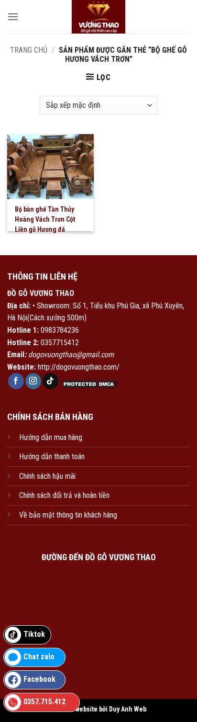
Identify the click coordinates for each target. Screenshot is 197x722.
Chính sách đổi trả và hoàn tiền (64, 495)
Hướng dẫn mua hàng (50, 437)
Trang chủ (28, 50)
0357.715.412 (44, 701)
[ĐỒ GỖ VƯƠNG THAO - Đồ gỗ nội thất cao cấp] (98, 17)
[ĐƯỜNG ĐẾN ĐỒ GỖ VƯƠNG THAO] (98, 614)
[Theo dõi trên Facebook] (16, 381)
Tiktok (34, 634)
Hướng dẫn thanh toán (52, 456)
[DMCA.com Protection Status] (88, 383)
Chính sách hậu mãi (47, 476)
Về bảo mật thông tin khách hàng (68, 514)
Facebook (39, 679)
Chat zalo (39, 656)
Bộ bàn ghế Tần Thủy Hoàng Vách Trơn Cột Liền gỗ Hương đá (45, 219)
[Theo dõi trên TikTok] (50, 381)
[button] (13, 16)
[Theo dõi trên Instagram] (33, 381)
